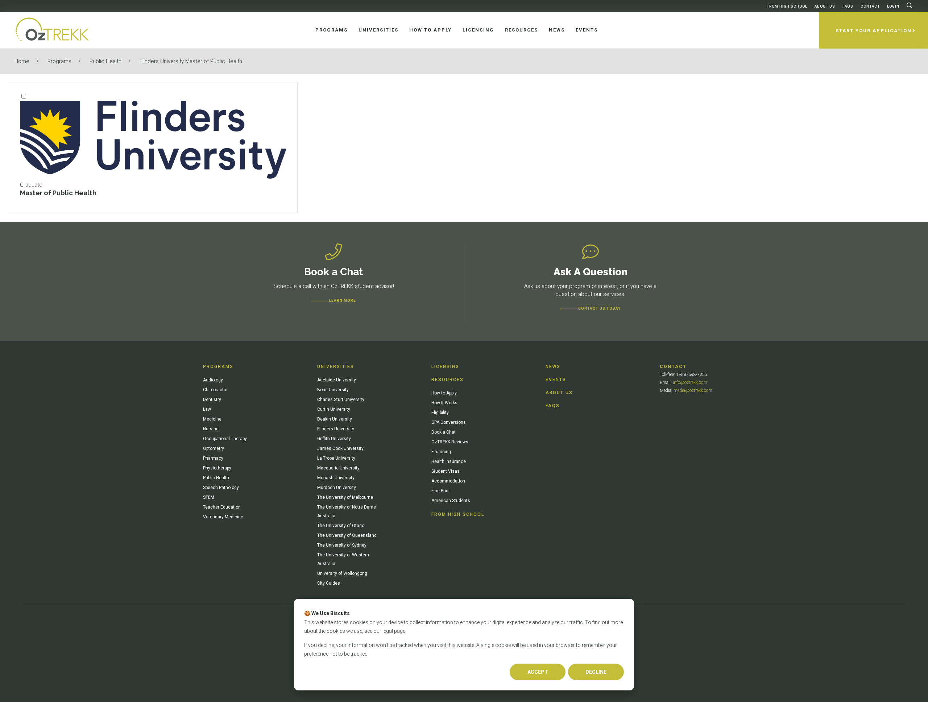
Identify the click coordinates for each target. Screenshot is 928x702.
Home (21, 61)
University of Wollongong (342, 573)
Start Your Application (874, 30)
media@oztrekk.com (693, 390)
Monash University (336, 477)
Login (893, 6)
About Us (825, 6)
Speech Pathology (221, 487)
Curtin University (333, 409)
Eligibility (440, 412)
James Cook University (340, 448)
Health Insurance (448, 461)
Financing (441, 451)
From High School (787, 6)
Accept (537, 672)
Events (556, 379)
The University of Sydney (341, 545)
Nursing (211, 428)
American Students (450, 500)
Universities (335, 366)
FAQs (847, 6)
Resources (447, 379)
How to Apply (444, 393)
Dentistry (212, 399)
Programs (59, 61)
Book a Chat (443, 432)
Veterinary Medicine (223, 516)
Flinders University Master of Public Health (191, 61)
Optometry (213, 448)
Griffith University (334, 438)
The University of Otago (340, 525)
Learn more (342, 300)
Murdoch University (336, 487)
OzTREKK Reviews (449, 441)
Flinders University (335, 428)
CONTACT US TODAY (599, 308)
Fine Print (440, 490)
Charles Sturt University (340, 399)
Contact (870, 6)
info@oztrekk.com (690, 382)
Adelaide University (336, 380)
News (553, 366)
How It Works (444, 402)
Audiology (213, 380)
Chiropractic (215, 389)
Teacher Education (222, 507)
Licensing (445, 366)
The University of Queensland (347, 535)
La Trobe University (336, 458)
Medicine (212, 419)
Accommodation (448, 481)
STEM (208, 497)
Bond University (333, 389)
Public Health (105, 61)
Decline (595, 672)
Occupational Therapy (225, 438)
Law (207, 409)
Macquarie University (338, 468)
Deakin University (334, 419)
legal (387, 631)
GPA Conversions (448, 422)
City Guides (328, 583)
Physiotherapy (217, 468)
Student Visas (445, 471)
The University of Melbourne (345, 497)
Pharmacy (213, 458)
